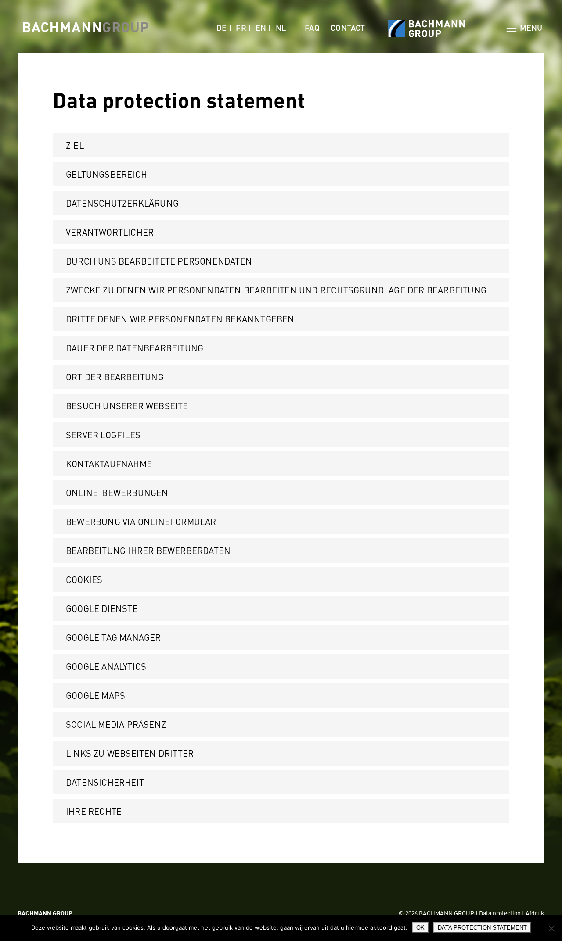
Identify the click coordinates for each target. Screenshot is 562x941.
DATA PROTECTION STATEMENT (482, 927)
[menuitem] (224, 27)
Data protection (500, 913)
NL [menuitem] (281, 27)
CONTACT (348, 27)
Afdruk (535, 913)
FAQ (312, 27)
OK (420, 927)
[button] (281, 145)
